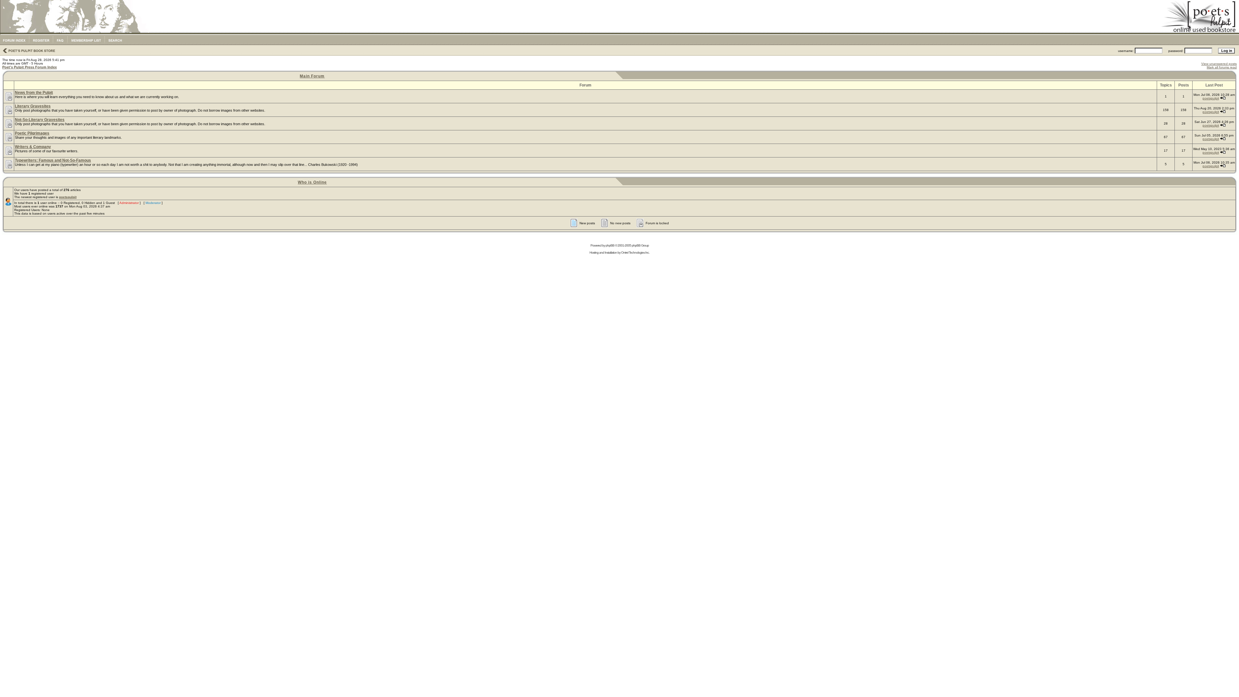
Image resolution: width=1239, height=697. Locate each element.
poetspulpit (1211, 98)
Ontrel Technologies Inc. (635, 252)
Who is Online (312, 182)
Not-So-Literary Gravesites (40, 119)
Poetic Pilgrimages (32, 133)
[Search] (115, 44)
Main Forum (312, 76)
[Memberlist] (86, 44)
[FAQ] (60, 44)
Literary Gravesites (33, 106)
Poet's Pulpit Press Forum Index (29, 67)
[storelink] (28, 53)
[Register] (41, 44)
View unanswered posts (1219, 64)
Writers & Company (33, 147)
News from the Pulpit (34, 92)
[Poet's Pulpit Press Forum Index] (14, 44)
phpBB (610, 245)
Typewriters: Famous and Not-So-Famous (53, 160)
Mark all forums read (1222, 67)
